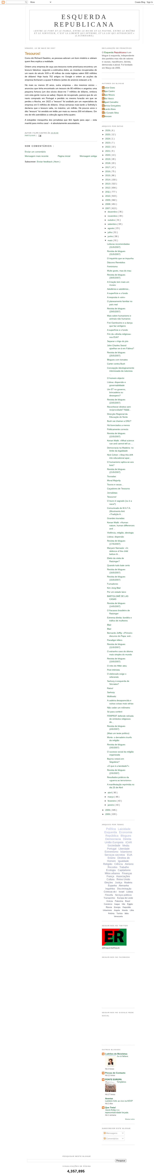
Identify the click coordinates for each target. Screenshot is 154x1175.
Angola (117, 910)
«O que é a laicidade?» (118, 766)
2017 (108, 167)
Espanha (112, 885)
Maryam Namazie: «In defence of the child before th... (117, 551)
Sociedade (114, 845)
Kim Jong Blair (114, 588)
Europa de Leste (125, 898)
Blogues (126, 835)
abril (110, 792)
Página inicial (64, 156)
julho (110, 232)
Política (111, 828)
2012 (108, 188)
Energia (117, 907)
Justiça (118, 882)
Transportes (109, 898)
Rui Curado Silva (111, 113)
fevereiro (112, 801)
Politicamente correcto (117, 429)
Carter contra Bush (116, 364)
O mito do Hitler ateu (117, 666)
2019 (108, 159)
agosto (111, 228)
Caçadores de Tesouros (118, 488)
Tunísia (120, 913)
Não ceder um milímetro (118, 708)
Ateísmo (129, 864)
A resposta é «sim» (116, 297)
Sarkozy (111, 692)
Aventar (109, 1098)
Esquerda (110, 832)
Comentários (112, 1138)
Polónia (111, 913)
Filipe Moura (109, 95)
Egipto (130, 904)
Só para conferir (114, 712)
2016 (108, 171)
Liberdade (124, 848)
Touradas (111, 476)
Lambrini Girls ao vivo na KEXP (119, 1101)
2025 (108, 134)
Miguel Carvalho (110, 102)
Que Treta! (110, 1107)
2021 (108, 151)
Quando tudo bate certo (118, 565)
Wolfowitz (111, 696)
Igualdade (123, 861)
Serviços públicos (123, 895)
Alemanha (124, 885)
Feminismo (112, 266)
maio (110, 240)
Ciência (118, 864)
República (112, 835)
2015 (108, 175)
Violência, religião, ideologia (120, 533)
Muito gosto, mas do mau (119, 271)
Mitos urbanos (112, 873)
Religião (107, 864)
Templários (121, 1082)
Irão (123, 904)
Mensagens (111, 1133)
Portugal (111, 848)
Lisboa (129, 891)
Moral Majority (114, 480)
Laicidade (124, 828)
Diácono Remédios (116, 262)
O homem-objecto (115, 378)
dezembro (113, 212)
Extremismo (111, 851)
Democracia (113, 839)
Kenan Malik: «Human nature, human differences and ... (120, 525)
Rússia (109, 907)
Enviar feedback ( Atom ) (48, 162)
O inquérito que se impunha (120, 258)
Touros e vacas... (115, 484)
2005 (108, 814)
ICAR (128, 842)
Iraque (117, 904)
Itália (127, 913)
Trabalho (124, 867)
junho (111, 236)
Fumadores (112, 584)
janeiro (111, 805)
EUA (129, 854)
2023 (108, 143)
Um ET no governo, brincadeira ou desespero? (116, 392)
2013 (108, 184)
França (110, 876)
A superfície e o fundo (117, 293)
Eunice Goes (109, 88)
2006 (108, 810)
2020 (108, 155)
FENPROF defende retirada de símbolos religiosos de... (120, 719)
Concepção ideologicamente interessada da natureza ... (120, 371)
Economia (125, 832)
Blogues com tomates (117, 360)
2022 (108, 147)
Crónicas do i (110, 891)
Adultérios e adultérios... (118, 289)
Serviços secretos (115, 854)
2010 (108, 196)
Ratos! (110, 688)
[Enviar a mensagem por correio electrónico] (39, 135)
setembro (112, 224)
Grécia (109, 901)
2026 (108, 130)
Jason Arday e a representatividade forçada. (117, 1111)
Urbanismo (107, 910)
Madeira (128, 882)
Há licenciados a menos (118, 425)
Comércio (108, 904)
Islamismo (126, 851)
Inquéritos (110, 888)
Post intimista (113, 670)
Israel (121, 891)
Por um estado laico (116, 592)
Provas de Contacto (115, 1073)
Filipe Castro (109, 91)
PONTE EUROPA (113, 1079)
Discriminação (124, 888)
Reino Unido (123, 879)
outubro (112, 220)
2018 (108, 163)
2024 (108, 139)
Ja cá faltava (122, 1056)
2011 (107, 192)
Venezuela (118, 916)
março (111, 797)
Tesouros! (32, 53)
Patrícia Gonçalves (112, 106)
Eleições (109, 882)
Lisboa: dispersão (115, 537)
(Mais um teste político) (118, 733)
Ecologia (111, 870)
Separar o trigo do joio (117, 341)
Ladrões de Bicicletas (116, 1054)
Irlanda (125, 910)
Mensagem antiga (88, 156)
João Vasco (108, 98)
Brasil (127, 901)
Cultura (110, 879)
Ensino (111, 857)
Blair (109, 625)
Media (125, 845)
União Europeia (114, 842)
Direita (127, 839)
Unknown (107, 116)
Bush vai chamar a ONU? (119, 421)
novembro (113, 216)
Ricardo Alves (109, 109)
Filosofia (109, 895)
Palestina (119, 901)
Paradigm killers (114, 640)
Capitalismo (124, 870)
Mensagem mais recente (36, 156)
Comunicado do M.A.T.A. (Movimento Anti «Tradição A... (119, 511)
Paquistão (127, 907)
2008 (108, 204)
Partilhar (30, 135)
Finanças (127, 873)
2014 (108, 180)
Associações (123, 876)
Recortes (112, 867)
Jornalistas (112, 493)
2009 (108, 200)
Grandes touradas (115, 518)
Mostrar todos (130, 1119)
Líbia (132, 910)
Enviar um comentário (35, 152)
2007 (108, 208)
